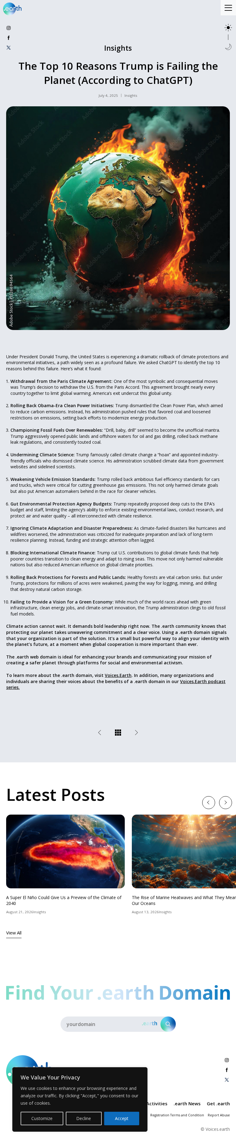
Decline (83, 1118)
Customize (42, 1118)
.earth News (187, 1103)
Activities (156, 1103)
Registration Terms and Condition (177, 1115)
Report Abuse (219, 1115)
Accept (121, 1118)
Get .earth (218, 1103)
